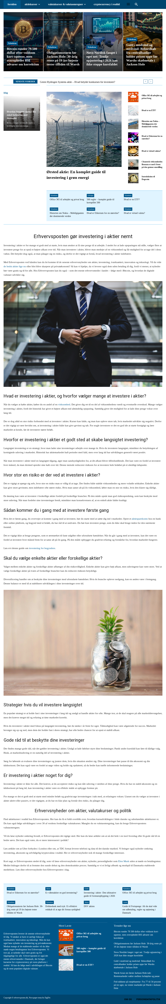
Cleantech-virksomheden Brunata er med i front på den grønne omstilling (152, 164)
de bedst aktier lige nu (15, 266)
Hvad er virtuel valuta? (151, 151)
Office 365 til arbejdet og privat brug (67, 199)
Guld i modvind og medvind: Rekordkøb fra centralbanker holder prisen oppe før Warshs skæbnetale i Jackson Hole (134, 964)
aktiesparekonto (140, 518)
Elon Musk (123, 861)
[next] (151, 81)
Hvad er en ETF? (149, 110)
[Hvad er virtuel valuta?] (133, 151)
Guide (87, 889)
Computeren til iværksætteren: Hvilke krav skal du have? (69, 82)
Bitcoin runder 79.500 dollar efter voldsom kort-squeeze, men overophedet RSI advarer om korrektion (136, 934)
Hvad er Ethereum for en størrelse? (103, 213)
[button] (136, 4)
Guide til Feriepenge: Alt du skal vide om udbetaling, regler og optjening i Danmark (139, 909)
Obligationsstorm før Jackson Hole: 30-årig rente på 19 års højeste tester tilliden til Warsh (25, 909)
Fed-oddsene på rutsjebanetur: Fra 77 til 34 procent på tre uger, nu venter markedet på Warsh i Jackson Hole (137, 985)
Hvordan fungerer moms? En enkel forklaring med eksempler (21, 115)
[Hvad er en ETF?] (133, 110)
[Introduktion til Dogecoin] (133, 178)
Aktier (48, 889)
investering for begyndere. (42, 548)
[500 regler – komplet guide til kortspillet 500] (66, 950)
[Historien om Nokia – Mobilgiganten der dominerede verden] (133, 124)
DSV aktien (89, 906)
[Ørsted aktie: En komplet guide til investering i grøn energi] (84, 129)
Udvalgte (90, 195)
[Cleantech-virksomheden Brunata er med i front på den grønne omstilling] (133, 164)
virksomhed (64, 404)
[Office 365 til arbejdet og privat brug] (133, 97)
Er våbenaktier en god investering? (61, 893)
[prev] (145, 81)
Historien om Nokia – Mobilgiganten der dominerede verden (150, 124)
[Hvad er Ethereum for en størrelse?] (133, 137)
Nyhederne (12, 43)
